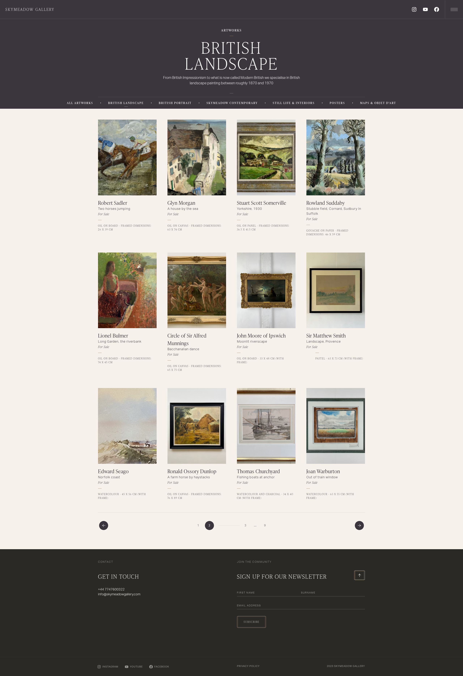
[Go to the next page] (359, 525)
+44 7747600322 (111, 589)
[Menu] (454, 9)
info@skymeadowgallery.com (119, 594)
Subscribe (251, 622)
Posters (337, 103)
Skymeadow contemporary (232, 103)
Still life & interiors (294, 103)
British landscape (126, 103)
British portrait (175, 103)
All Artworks (80, 103)
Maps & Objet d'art (378, 103)
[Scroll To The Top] (359, 575)
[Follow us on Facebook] (437, 9)
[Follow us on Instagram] (414, 9)
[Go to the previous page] (103, 525)
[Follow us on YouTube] (425, 9)
